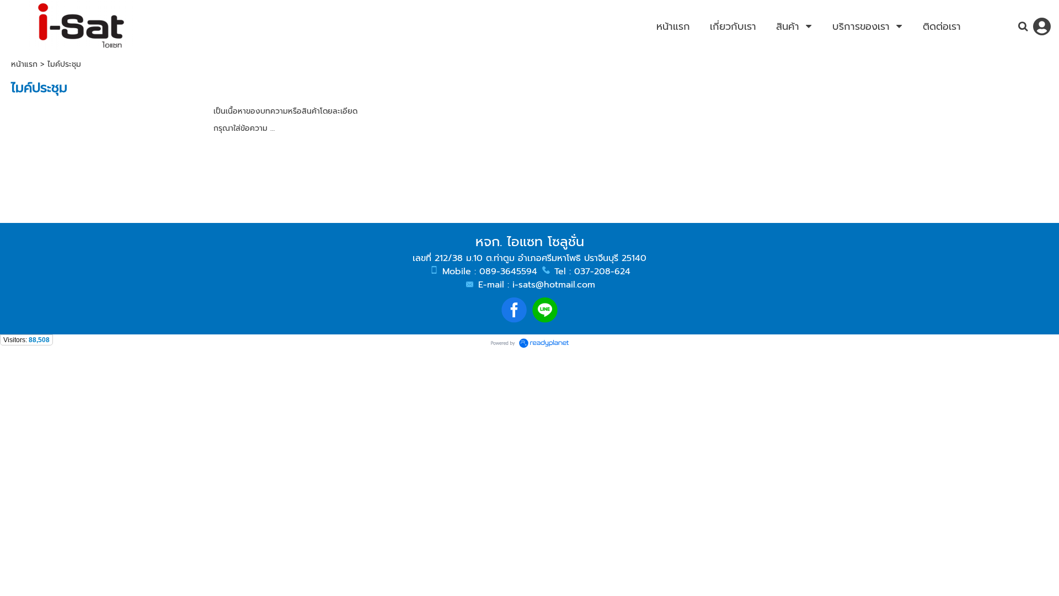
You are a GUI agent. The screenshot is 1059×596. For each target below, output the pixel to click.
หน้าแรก (24, 64)
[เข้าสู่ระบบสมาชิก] (1042, 26)
